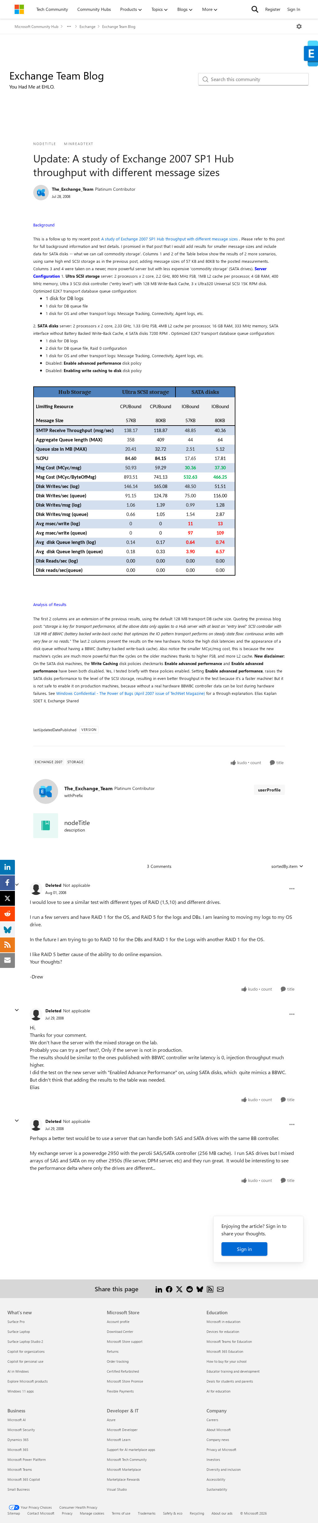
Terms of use (121, 1513)
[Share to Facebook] (169, 1288)
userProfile (269, 790)
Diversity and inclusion (224, 1469)
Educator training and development (233, 1371)
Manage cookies (92, 1513)
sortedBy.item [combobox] (284, 866)
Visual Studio (117, 1489)
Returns (113, 1351)
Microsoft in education (223, 1321)
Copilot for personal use (25, 1361)
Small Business (18, 1489)
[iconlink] (45, 825)
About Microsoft (219, 1429)
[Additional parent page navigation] (69, 26)
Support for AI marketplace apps (131, 1449)
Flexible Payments (120, 1391)
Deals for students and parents (230, 1381)
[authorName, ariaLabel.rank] (41, 192)
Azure (111, 1419)
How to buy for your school (227, 1361)
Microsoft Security (21, 1429)
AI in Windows (18, 1371)
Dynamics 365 (18, 1439)
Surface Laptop (18, 1331)
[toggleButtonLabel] (299, 26)
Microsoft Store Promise (125, 1381)
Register (272, 9)
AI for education (218, 1391)
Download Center (120, 1331)
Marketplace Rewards (123, 1479)
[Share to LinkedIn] (159, 1288)
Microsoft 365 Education (225, 1351)
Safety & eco (172, 1513)
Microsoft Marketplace (124, 1469)
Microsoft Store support (125, 1341)
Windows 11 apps (20, 1391)
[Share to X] (179, 1288)
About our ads (222, 1513)
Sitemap (13, 1513)
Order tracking (118, 1361)
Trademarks (147, 1513)
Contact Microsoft (40, 1513)
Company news (218, 1439)
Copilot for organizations (26, 1351)
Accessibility (216, 1479)
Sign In (293, 9)
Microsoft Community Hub (36, 26)
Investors (213, 1459)
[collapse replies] (16, 884)
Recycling (197, 1513)
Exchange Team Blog (118, 26)
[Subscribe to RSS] (210, 1288)
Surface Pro (16, 1321)
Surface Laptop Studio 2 (25, 1341)
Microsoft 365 (17, 1449)
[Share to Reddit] (189, 1288)
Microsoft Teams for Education (229, 1341)
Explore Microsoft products (27, 1381)
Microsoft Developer (122, 1429)
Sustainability (217, 1489)
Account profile (118, 1321)
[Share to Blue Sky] (200, 1288)
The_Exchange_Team (72, 189)
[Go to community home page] (19, 9)
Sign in (244, 1249)
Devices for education (223, 1331)
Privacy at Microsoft (221, 1449)
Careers (212, 1419)
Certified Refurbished (123, 1371)
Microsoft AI (16, 1419)
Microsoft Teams (19, 1469)
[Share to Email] (220, 1288)
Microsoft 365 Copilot (23, 1479)
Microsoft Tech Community (127, 1459)
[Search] (255, 9)
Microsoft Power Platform (26, 1459)
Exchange (87, 26)
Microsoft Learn (118, 1439)
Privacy (67, 1513)
